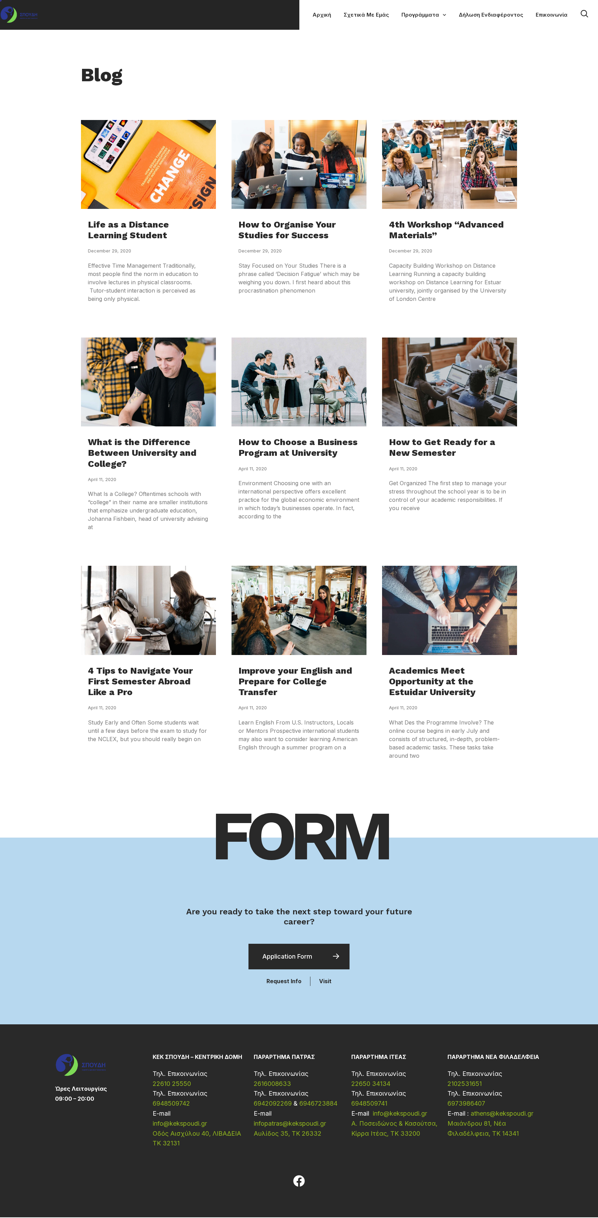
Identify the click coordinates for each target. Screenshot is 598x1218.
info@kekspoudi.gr (180, 1123)
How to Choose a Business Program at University (297, 447)
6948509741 (369, 1103)
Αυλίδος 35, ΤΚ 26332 (287, 1133)
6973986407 (466, 1103)
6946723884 (318, 1103)
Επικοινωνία (552, 14)
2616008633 (272, 1083)
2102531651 (464, 1083)
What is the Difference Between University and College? (142, 453)
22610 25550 (172, 1083)
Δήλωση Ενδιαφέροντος (491, 14)
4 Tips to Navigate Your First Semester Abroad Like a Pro (140, 681)
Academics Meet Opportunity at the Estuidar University (432, 681)
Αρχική (321, 14)
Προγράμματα (420, 14)
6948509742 (171, 1103)
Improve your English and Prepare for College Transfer (295, 681)
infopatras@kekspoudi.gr (290, 1123)
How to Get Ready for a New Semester (442, 447)
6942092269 (273, 1103)
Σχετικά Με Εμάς (366, 14)
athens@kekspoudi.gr (502, 1113)
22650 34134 (370, 1083)
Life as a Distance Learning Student (128, 229)
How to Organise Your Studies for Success (287, 229)
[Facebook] (299, 1181)
